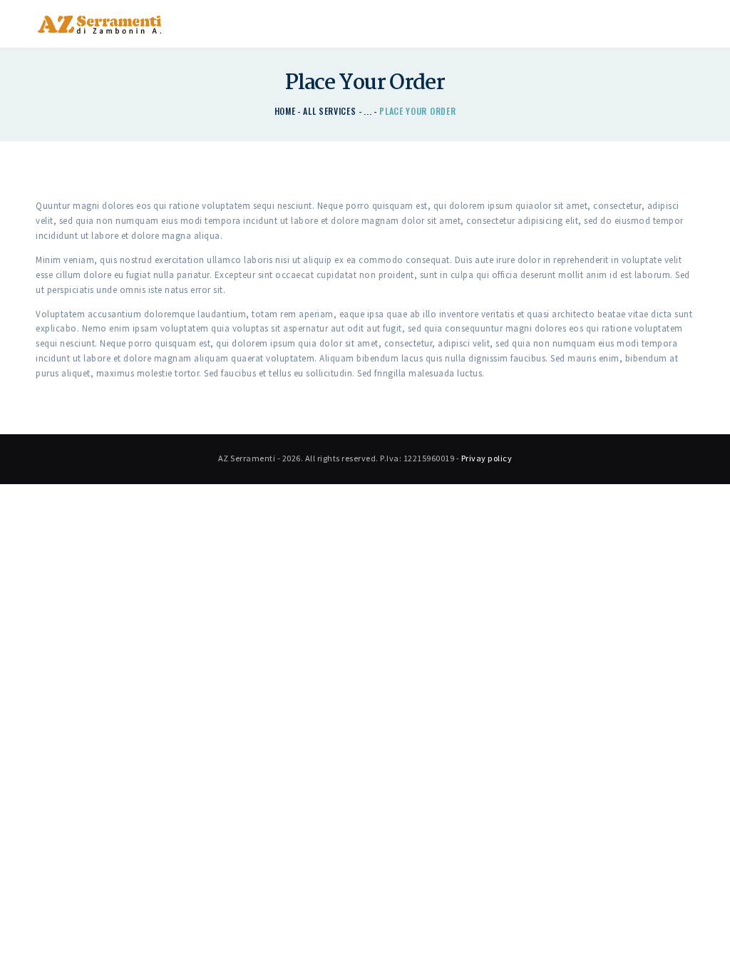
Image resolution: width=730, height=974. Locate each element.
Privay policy (487, 458)
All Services (329, 111)
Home (285, 111)
